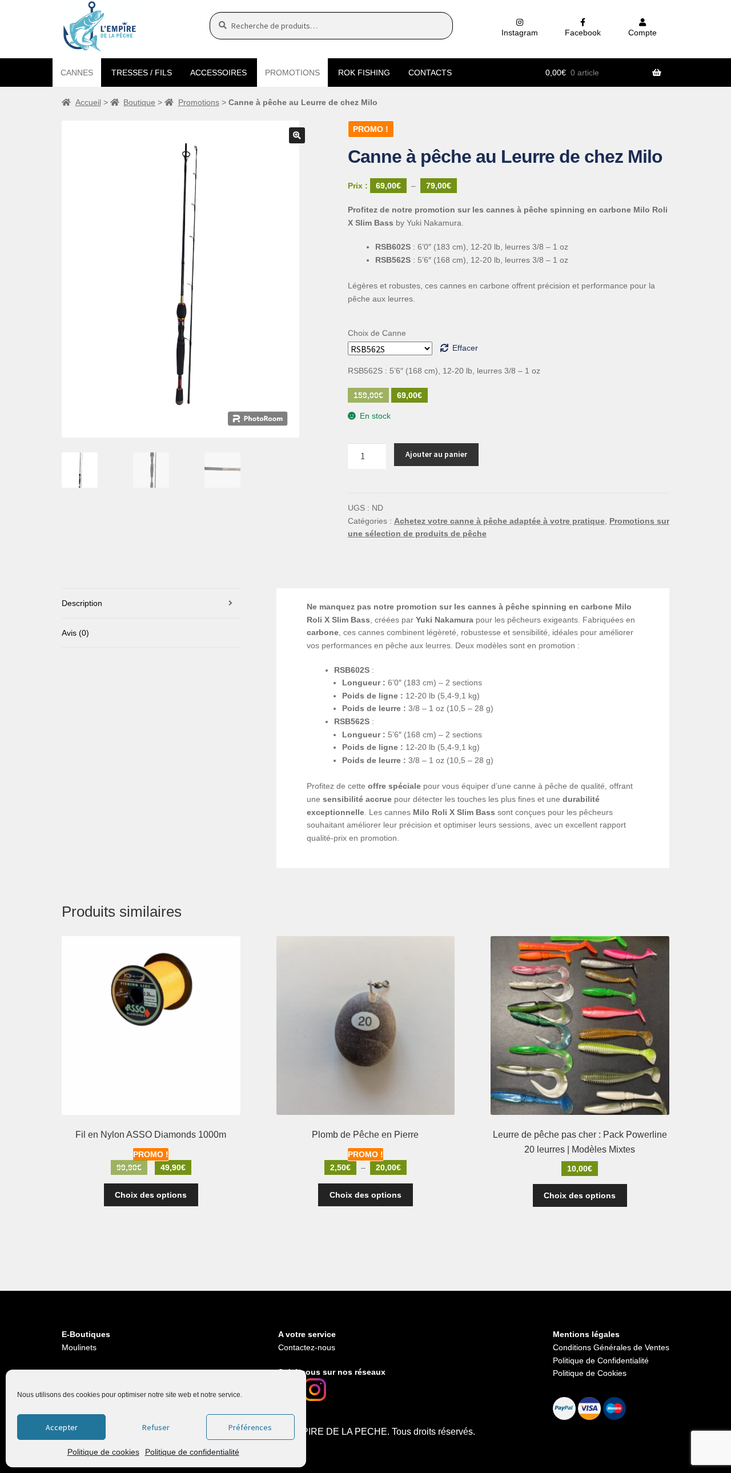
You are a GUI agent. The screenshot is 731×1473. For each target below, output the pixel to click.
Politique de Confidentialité (601, 1360)
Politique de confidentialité (192, 1451)
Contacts (430, 72)
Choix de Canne (377, 333)
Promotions (292, 72)
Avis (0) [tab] (75, 632)
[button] (297, 135)
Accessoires (218, 72)
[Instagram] (314, 1389)
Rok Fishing (364, 72)
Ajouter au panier (436, 454)
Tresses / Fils (141, 72)
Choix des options (151, 1194)
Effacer (465, 347)
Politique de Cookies (589, 1373)
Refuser (156, 1427)
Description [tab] (82, 603)
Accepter (62, 1427)
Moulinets (79, 1347)
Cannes (77, 72)
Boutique (139, 102)
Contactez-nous (306, 1347)
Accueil (88, 102)
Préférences (250, 1427)
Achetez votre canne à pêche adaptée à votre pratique (499, 520)
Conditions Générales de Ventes (611, 1347)
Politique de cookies (103, 1451)
